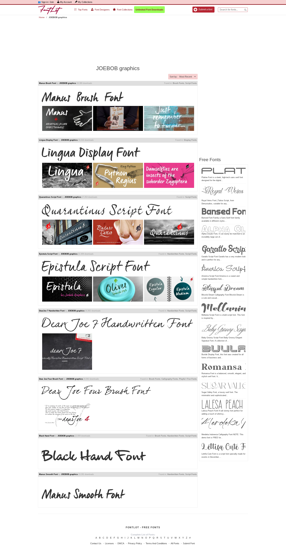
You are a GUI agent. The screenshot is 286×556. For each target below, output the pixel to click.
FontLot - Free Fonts (143, 527)
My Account (66, 2)
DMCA (121, 543)
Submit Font (189, 543)
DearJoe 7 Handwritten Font (51, 311)
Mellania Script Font (224, 308)
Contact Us (95, 543)
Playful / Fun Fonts (188, 379)
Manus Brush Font (47, 83)
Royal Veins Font (224, 192)
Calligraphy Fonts (169, 379)
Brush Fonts (178, 83)
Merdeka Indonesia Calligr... (224, 425)
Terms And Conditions (156, 543)
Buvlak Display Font (224, 349)
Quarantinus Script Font (50, 197)
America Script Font (224, 269)
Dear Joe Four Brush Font (51, 379)
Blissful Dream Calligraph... (224, 288)
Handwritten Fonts (175, 254)
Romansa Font (224, 367)
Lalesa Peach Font (224, 404)
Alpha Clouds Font (224, 228)
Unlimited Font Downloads (149, 9)
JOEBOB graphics (67, 83)
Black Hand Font (46, 436)
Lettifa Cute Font (224, 447)
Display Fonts (190, 140)
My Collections (85, 2)
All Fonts (175, 543)
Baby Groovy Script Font (224, 329)
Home (42, 17)
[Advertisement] (143, 40)
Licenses (109, 543)
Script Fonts (191, 83)
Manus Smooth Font (48, 474)
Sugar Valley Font (224, 386)
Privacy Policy (135, 543)
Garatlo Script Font (224, 248)
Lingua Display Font (48, 140)
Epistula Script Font (48, 254)
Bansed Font (224, 212)
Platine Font (224, 171)
